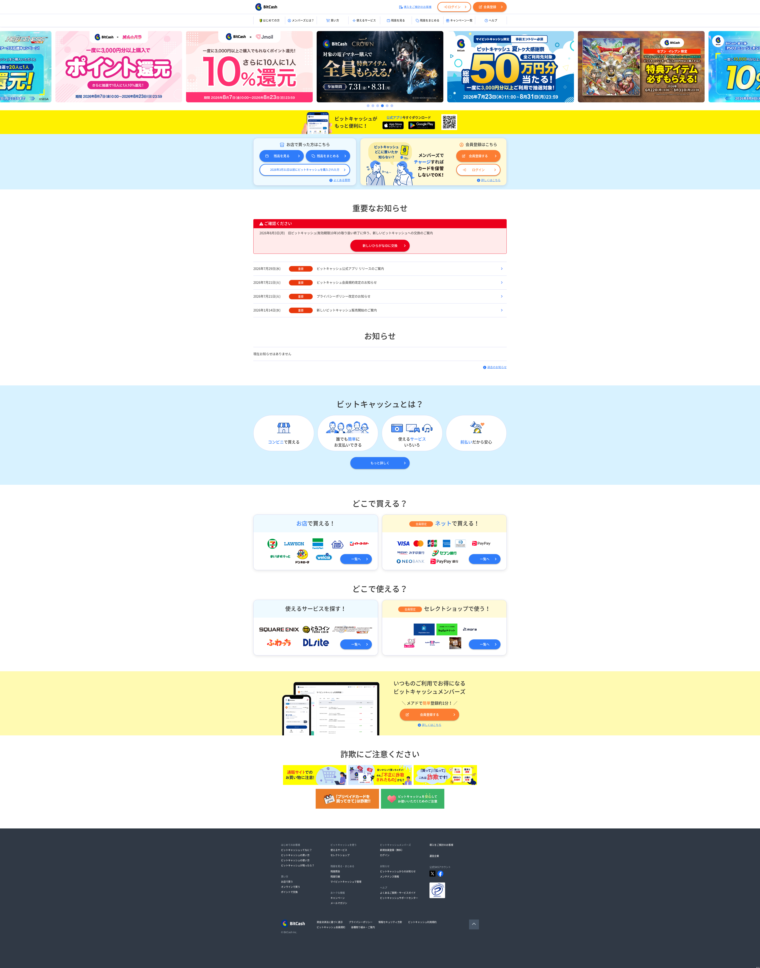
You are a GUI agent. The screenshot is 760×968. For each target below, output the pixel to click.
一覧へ (356, 559)
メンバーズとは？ (303, 20)
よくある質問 (341, 180)
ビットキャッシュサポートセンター (399, 898)
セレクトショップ (340, 855)
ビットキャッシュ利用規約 (422, 922)
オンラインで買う (290, 887)
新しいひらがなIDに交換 (380, 245)
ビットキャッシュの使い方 (295, 860)
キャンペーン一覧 (461, 20)
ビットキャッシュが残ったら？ (297, 865)
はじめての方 (271, 20)
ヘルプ (493, 20)
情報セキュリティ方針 (390, 922)
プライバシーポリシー (360, 922)
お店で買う (287, 882)
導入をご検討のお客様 (417, 7)
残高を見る (398, 20)
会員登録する (478, 156)
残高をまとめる (429, 20)
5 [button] (387, 105)
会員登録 (490, 7)
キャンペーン (338, 898)
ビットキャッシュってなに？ (296, 850)
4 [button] (382, 105)
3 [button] (377, 105)
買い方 (335, 20)
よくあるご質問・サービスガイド (398, 893)
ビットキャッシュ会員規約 (331, 927)
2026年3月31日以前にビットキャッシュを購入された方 (304, 169)
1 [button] (368, 105)
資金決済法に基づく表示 (330, 922)
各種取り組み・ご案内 (363, 927)
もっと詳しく (380, 463)
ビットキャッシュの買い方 (295, 855)
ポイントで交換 (289, 892)
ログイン (454, 7)
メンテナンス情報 (389, 876)
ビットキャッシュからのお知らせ (398, 871)
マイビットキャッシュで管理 (346, 882)
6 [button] (391, 105)
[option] (118, 66)
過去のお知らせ (497, 367)
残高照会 (335, 871)
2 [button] (372, 105)
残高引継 (335, 876)
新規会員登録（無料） (392, 850)
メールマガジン (339, 903)
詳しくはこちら (491, 180)
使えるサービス (366, 20)
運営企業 (434, 856)
